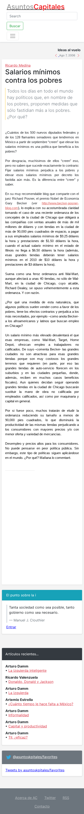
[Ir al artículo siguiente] (78, 55)
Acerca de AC (26, 798)
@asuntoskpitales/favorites (35, 757)
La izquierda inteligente (27, 670)
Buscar (14, 26)
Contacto (42, 806)
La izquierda (18, 693)
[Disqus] (42, 527)
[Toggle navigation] (13, 36)
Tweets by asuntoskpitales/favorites (34, 770)
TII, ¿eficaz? (18, 737)
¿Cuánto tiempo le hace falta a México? (40, 704)
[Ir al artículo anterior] (56, 55)
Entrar (11, 627)
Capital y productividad (27, 726)
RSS (66, 798)
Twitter (50, 798)
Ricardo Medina (18, 65)
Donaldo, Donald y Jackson (30, 681)
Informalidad (18, 715)
